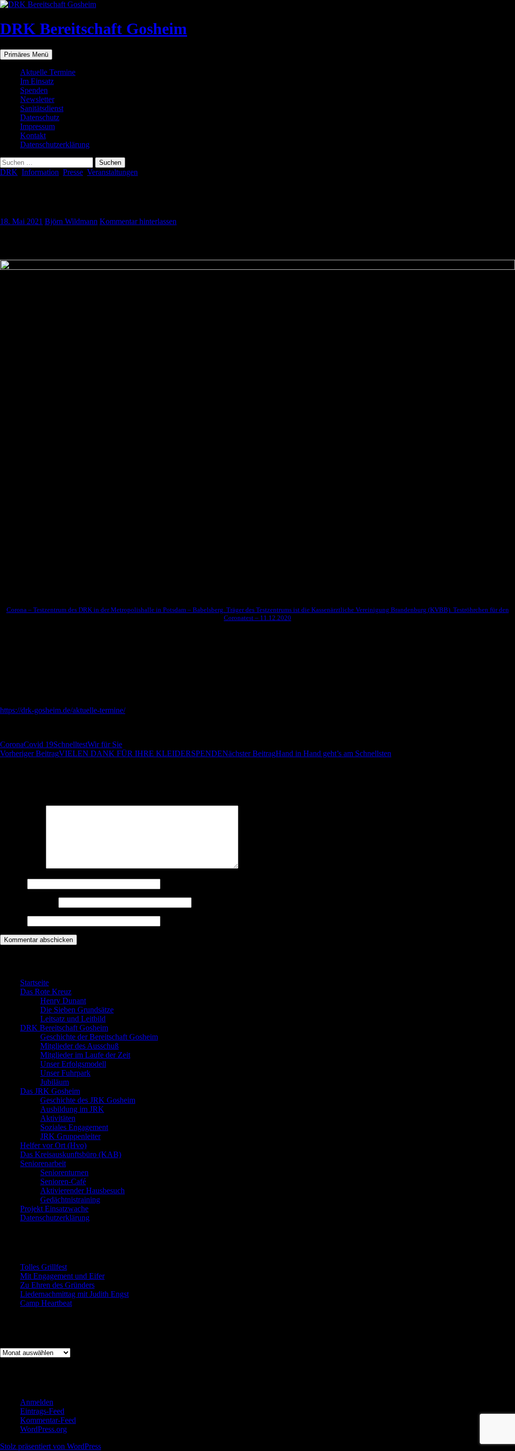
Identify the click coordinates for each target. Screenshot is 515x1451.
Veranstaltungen (112, 172)
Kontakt (33, 135)
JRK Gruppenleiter (70, 1136)
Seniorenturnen (64, 1172)
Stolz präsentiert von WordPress (50, 1446)
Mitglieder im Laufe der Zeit (85, 1055)
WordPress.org (43, 1429)
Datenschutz (39, 117)
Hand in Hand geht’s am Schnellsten (306, 753)
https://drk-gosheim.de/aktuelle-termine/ (62, 710)
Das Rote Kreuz (45, 991)
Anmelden (36, 1402)
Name (12, 883)
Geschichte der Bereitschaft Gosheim (99, 1036)
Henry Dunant (63, 1000)
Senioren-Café (63, 1181)
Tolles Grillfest (43, 1267)
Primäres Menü (26, 54)
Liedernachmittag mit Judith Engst (74, 1294)
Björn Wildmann (71, 221)
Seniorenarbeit (43, 1163)
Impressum (37, 126)
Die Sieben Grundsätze (77, 1009)
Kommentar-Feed (48, 1420)
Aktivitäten (57, 1118)
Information (40, 172)
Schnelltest (70, 744)
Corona (12, 744)
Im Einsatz (37, 81)
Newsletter (37, 99)
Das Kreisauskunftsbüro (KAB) (70, 1154)
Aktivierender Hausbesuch (82, 1190)
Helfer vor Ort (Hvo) (53, 1145)
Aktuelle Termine (47, 72)
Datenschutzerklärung (55, 144)
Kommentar (22, 866)
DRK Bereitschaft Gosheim (93, 29)
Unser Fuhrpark (65, 1073)
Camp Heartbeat (46, 1303)
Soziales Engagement (74, 1127)
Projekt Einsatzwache (54, 1208)
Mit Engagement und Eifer (62, 1276)
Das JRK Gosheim (50, 1091)
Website (12, 920)
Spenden (34, 90)
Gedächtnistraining (70, 1199)
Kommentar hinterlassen (138, 221)
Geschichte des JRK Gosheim (87, 1100)
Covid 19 (38, 744)
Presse (73, 172)
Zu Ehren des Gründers (57, 1285)
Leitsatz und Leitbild (73, 1018)
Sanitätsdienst (41, 108)
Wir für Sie (105, 744)
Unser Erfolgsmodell (73, 1064)
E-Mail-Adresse (28, 902)
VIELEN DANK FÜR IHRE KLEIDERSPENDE (111, 753)
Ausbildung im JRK (72, 1109)
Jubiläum (54, 1082)
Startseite (34, 982)
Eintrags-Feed (42, 1411)
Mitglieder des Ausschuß (79, 1046)
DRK (9, 172)
